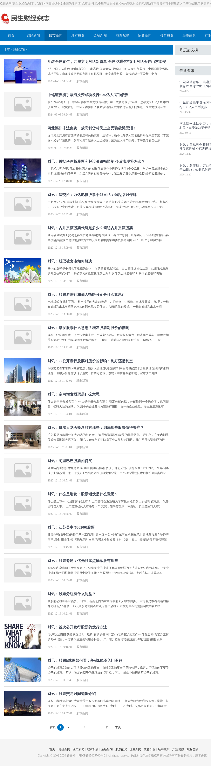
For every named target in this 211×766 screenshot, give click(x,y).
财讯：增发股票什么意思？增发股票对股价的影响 (88, 328)
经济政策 (189, 35)
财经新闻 (33, 35)
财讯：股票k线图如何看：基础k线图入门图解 (85, 660)
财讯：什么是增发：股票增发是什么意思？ (83, 494)
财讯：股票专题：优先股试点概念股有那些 (83, 561)
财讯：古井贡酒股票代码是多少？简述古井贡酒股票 (90, 228)
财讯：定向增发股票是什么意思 (74, 394)
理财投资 (77, 35)
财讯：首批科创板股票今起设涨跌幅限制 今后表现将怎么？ (96, 161)
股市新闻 (55, 35)
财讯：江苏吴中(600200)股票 (71, 527)
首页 (11, 35)
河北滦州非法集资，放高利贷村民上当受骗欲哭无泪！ (92, 128)
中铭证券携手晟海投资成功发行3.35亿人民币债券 (88, 95)
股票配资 (122, 35)
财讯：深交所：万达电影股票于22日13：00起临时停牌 (92, 195)
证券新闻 (144, 35)
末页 (118, 727)
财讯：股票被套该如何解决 (70, 261)
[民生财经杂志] (25, 24)
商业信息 (192, 749)
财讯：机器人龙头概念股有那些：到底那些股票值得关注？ (96, 427)
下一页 (104, 727)
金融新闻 (100, 35)
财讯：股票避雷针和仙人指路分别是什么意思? (86, 294)
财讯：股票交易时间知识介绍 (72, 694)
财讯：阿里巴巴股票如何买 (70, 461)
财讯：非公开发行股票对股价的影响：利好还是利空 (90, 361)
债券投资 (166, 35)
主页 (7, 49)
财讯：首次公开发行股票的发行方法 (77, 627)
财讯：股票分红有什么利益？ (72, 594)
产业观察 (178, 749)
